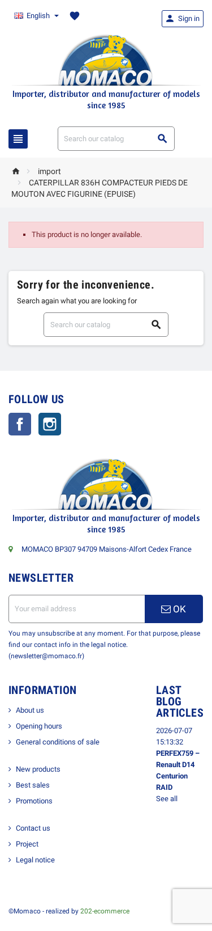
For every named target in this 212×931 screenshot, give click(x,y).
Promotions (34, 801)
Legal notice (35, 860)
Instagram (49, 424)
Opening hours (39, 726)
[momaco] (106, 59)
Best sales (33, 785)
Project (27, 844)
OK (178, 609)
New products (38, 769)
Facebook (19, 424)
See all (167, 798)
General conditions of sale (57, 742)
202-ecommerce (104, 911)
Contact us (33, 828)
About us (30, 710)
